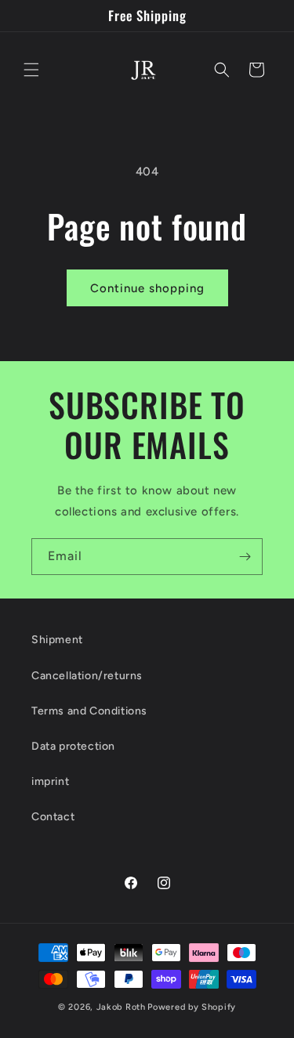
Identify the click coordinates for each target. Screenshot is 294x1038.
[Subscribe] (244, 556)
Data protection (73, 746)
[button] (31, 69)
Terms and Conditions (89, 711)
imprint (50, 781)
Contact (52, 816)
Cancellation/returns (87, 675)
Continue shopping (147, 288)
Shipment (57, 639)
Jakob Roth (121, 1007)
